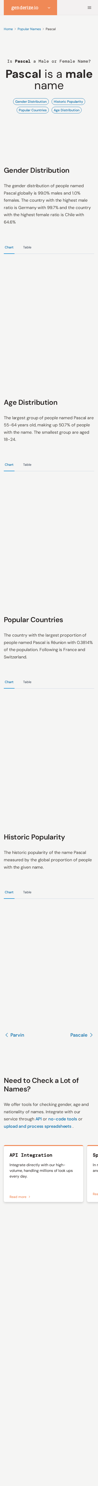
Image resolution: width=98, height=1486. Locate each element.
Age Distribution (66, 110)
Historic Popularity (68, 101)
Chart (9, 247)
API (39, 1119)
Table (27, 247)
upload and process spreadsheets (38, 1126)
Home (8, 29)
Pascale (79, 1035)
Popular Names (29, 29)
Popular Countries (33, 110)
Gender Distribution (31, 101)
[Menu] (89, 7)
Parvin (17, 1035)
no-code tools (63, 1119)
